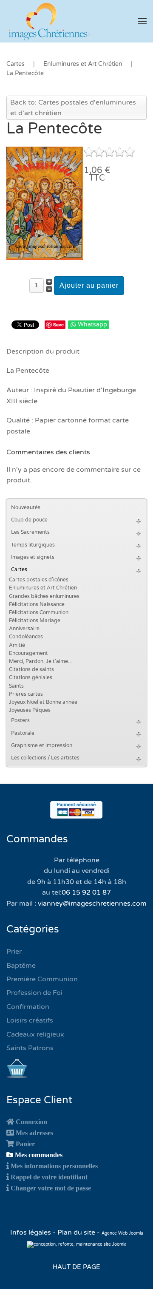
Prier (14, 951)
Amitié (17, 645)
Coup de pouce (29, 520)
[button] (142, 21)
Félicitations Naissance (37, 604)
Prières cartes (26, 694)
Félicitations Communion (38, 612)
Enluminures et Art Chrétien (43, 588)
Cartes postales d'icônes (38, 580)
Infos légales (31, 1232)
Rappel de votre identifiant (49, 1176)
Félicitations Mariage (34, 620)
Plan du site (76, 1232)
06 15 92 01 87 (86, 892)
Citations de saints (31, 669)
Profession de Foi (34, 993)
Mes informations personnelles (54, 1165)
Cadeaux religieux (35, 1034)
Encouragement (28, 653)
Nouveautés (25, 507)
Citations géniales (30, 677)
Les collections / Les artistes (45, 758)
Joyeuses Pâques (30, 710)
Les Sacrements (30, 532)
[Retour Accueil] (48, 21)
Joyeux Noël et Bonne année (43, 702)
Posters (20, 720)
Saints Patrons (30, 1048)
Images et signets (32, 557)
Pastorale (22, 733)
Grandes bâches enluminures (44, 596)
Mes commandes (38, 1154)
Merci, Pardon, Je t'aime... (40, 661)
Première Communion (42, 979)
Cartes (19, 569)
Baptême (21, 965)
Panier (25, 1143)
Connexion (31, 1121)
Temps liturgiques (33, 545)
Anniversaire (24, 629)
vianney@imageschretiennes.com (92, 903)
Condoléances (26, 637)
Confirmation (27, 1007)
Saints (16, 686)
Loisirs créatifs (29, 1020)
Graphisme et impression (41, 745)
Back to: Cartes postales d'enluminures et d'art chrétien (73, 108)
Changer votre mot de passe (51, 1187)
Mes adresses (34, 1132)
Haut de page (76, 1267)
